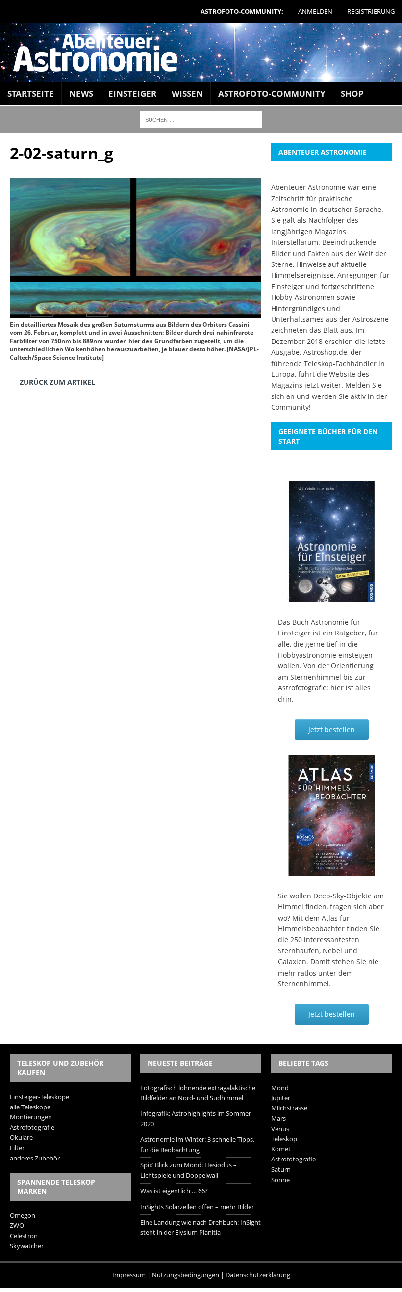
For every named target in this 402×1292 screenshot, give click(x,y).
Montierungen (31, 1116)
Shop (352, 93)
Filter (17, 1147)
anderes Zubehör (35, 1158)
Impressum (129, 1274)
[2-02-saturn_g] (135, 311)
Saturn (281, 1169)
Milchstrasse (289, 1108)
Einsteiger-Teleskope (39, 1096)
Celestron (24, 1235)
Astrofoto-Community (272, 93)
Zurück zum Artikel (57, 382)
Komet (281, 1148)
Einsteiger (132, 93)
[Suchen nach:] (201, 119)
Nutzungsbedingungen (185, 1274)
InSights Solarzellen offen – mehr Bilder (197, 1206)
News (81, 93)
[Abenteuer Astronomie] (201, 52)
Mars (278, 1118)
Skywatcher (27, 1245)
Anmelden (315, 11)
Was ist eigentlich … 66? (174, 1191)
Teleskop (284, 1138)
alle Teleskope (30, 1107)
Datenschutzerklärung (258, 1274)
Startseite (30, 93)
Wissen (187, 93)
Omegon (22, 1215)
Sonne (280, 1179)
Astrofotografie (32, 1127)
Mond (280, 1087)
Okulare (21, 1137)
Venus (280, 1128)
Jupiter (280, 1097)
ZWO (17, 1225)
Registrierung (371, 11)
